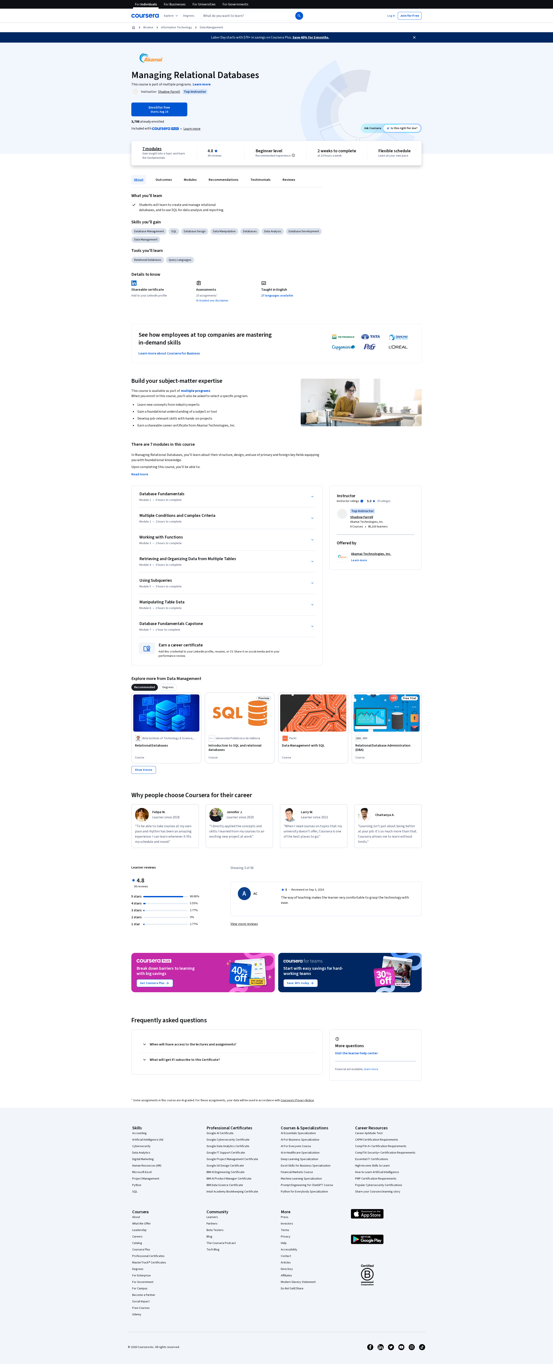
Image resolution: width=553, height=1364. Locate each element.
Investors (287, 1223)
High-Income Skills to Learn (372, 1166)
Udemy (136, 1314)
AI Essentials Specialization (298, 1133)
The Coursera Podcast (221, 1243)
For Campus (140, 1288)
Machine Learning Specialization (301, 1178)
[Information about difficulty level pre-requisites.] (293, 155)
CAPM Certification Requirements (376, 1140)
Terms (285, 1230)
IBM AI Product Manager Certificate (229, 1178)
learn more (371, 1069)
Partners (212, 1223)
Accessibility (289, 1249)
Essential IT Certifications (371, 1159)
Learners (212, 1217)
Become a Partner (143, 1295)
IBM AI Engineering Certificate (226, 1172)
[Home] (133, 27)
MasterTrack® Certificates (149, 1262)
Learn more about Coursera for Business (169, 353)
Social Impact (140, 1301)
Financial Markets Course (297, 1172)
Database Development (304, 231)
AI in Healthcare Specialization (300, 1153)
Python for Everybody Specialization (304, 1191)
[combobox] (243, 16)
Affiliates (286, 1275)
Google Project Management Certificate (232, 1159)
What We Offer (141, 1223)
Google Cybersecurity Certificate (228, 1140)
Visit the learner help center (356, 1053)
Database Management (149, 231)
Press (284, 1217)
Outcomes (164, 179)
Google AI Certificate (220, 1133)
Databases (250, 231)
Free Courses (141, 1308)
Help (284, 1243)
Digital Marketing (143, 1159)
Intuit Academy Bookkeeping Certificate (232, 1191)
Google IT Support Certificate (226, 1153)
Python (136, 1185)
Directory (287, 1269)
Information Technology (176, 27)
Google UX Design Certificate (225, 1166)
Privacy (285, 1236)
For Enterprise (141, 1275)
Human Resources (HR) (146, 1166)
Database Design (195, 231)
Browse (148, 27)
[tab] (144, 687)
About (138, 179)
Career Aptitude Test (369, 1133)
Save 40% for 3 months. (310, 37)
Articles (286, 1262)
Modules (190, 179)
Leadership (139, 1230)
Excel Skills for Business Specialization (306, 1166)
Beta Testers (215, 1230)
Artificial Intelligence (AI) (147, 1140)
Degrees (137, 1269)
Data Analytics (141, 1153)
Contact (286, 1256)
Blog (209, 1236)
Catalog (137, 1243)
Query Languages (180, 260)
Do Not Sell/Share (292, 1288)
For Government (142, 1282)
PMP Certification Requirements (375, 1178)
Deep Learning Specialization (299, 1159)
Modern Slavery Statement (298, 1282)
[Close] (414, 37)
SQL (173, 231)
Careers (137, 1236)
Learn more (191, 128)
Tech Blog (213, 1249)
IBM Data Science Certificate (225, 1185)
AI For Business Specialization (300, 1140)
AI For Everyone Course (296, 1146)
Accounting (139, 1133)
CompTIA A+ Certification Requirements (380, 1146)
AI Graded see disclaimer (212, 300)
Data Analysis (272, 231)
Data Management (211, 27)
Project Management (145, 1178)
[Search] (299, 16)
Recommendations (223, 179)
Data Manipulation (224, 231)
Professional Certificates (148, 1256)
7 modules (151, 149)
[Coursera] (145, 15)
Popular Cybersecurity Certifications (378, 1185)
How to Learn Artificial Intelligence (377, 1172)
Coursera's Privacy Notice (297, 1100)
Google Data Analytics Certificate (228, 1146)
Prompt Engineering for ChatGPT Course (307, 1185)
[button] (188, 16)
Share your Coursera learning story (377, 1191)
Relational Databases (147, 260)
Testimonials (260, 179)
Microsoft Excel (142, 1172)
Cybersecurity (141, 1146)
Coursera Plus (141, 1249)
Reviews (289, 179)
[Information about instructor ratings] (362, 501)
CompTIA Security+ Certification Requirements (385, 1153)
